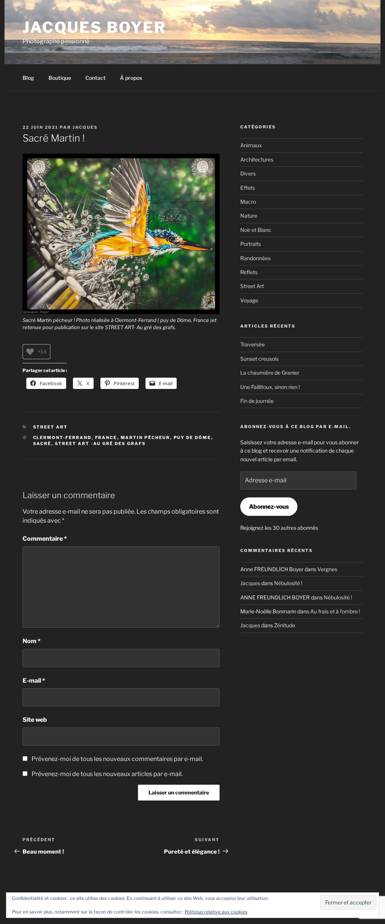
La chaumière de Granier (269, 372)
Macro (248, 201)
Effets (247, 187)
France (106, 437)
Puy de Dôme (192, 437)
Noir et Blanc (255, 230)
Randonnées (255, 258)
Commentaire (45, 538)
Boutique (60, 78)
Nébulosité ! (288, 583)
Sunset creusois (259, 358)
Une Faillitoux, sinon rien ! (270, 387)
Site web (35, 719)
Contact (95, 78)
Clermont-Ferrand (62, 437)
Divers (248, 173)
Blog (28, 78)
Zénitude (284, 625)
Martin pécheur (145, 437)
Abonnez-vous (269, 506)
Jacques (85, 127)
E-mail (34, 680)
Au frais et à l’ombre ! (335, 611)
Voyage (249, 300)
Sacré (42, 443)
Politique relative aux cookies (216, 912)
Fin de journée (257, 401)
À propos (131, 78)
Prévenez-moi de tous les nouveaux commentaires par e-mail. (117, 758)
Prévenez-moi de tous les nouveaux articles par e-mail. (107, 774)
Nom (32, 641)
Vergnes (327, 569)
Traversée (252, 344)
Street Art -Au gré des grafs (100, 443)
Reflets (249, 272)
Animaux (251, 145)
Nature (248, 215)
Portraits (250, 244)
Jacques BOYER (95, 27)
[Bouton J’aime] (30, 351)
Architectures (256, 159)
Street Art (50, 427)
